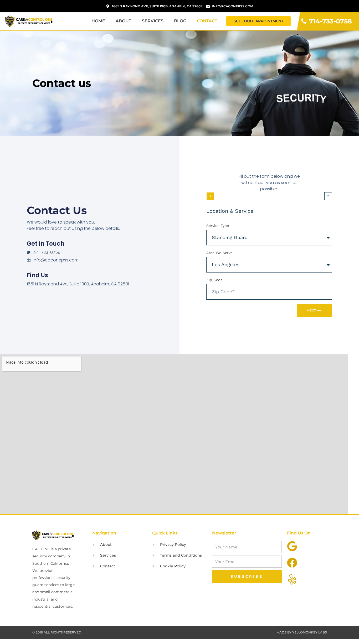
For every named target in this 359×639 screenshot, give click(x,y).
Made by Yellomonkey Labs (301, 632)
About (123, 20)
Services (152, 20)
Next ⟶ (314, 310)
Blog (180, 20)
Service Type (217, 226)
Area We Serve (219, 253)
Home (98, 20)
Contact (207, 20)
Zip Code (214, 280)
